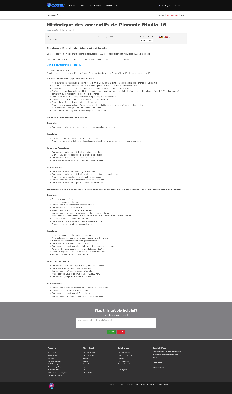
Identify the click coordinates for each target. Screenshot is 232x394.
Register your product (125, 355)
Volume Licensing (123, 361)
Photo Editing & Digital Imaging (58, 367)
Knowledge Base (172, 15)
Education (121, 358)
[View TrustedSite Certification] (63, 387)
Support (119, 5)
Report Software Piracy (125, 364)
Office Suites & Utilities (55, 375)
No (120, 331)
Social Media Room (159, 367)
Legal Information (88, 367)
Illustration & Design (54, 361)
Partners (109, 5)
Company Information (90, 352)
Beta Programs (122, 370)
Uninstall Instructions (125, 367)
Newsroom (86, 358)
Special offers (52, 355)
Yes (110, 331)
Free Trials (98, 5)
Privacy (122, 384)
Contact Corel (87, 373)
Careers (85, 361)
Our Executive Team (89, 355)
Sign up (155, 357)
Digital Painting (53, 364)
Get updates (147, 40)
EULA (85, 370)
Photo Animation (53, 370)
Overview (161, 15)
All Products (52, 352)
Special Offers (85, 5)
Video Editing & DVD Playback (57, 373)
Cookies (130, 384)
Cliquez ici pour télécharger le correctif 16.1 (65, 65)
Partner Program (88, 364)
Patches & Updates (124, 352)
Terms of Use (113, 384)
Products (72, 5)
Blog (182, 15)
